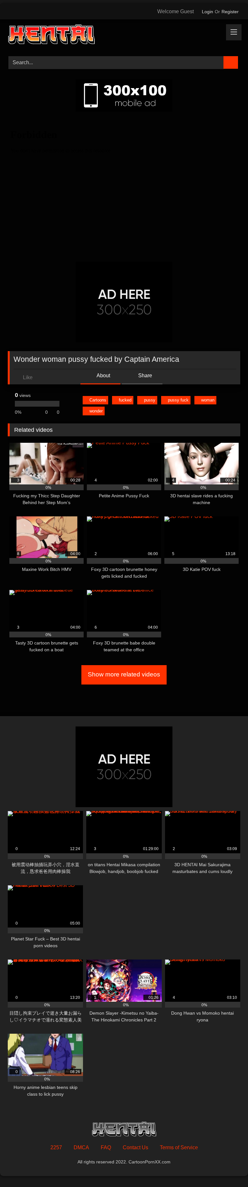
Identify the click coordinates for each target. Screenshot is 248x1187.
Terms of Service (179, 1147)
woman (207, 400)
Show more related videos (124, 674)
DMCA (81, 1147)
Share (144, 375)
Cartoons (97, 400)
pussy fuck (178, 400)
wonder (96, 411)
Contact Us (135, 1147)
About (103, 375)
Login (207, 11)
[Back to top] (228, 1168)
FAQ (106, 1147)
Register (230, 11)
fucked (125, 400)
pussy (149, 400)
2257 (56, 1147)
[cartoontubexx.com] (124, 35)
